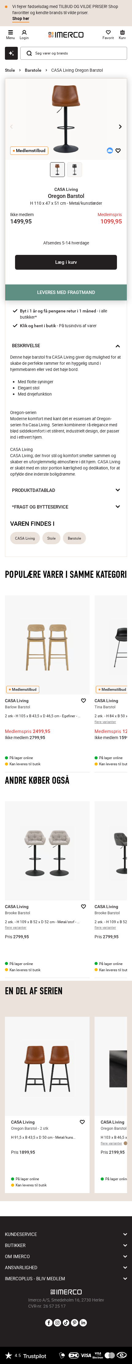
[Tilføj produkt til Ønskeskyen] (110, 150)
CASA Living (25, 538)
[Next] (120, 126)
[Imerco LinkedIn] (83, 1323)
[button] (66, 189)
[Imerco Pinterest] (74, 1323)
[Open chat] (11, 53)
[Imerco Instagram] (57, 1323)
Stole (10, 70)
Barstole (33, 70)
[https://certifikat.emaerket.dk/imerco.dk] (121, 1355)
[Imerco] (66, 35)
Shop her (20, 18)
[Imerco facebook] (48, 1323)
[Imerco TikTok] (66, 1323)
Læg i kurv (66, 262)
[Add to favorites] (118, 150)
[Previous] (11, 126)
